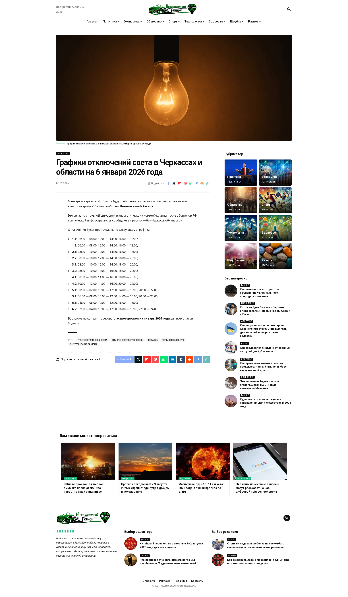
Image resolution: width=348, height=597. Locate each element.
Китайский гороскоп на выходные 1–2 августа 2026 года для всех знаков (171, 545)
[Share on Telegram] (196, 183)
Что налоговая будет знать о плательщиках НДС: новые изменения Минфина (259, 385)
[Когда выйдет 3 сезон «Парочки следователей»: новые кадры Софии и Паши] (231, 309)
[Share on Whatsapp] (190, 183)
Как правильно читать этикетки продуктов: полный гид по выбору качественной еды (263, 367)
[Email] (202, 183)
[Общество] (241, 200)
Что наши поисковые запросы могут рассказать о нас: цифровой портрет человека (257, 488)
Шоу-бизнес (236, 260)
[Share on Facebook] (168, 183)
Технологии (235, 232)
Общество (62, 153)
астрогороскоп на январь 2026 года (143, 318)
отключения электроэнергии (127, 340)
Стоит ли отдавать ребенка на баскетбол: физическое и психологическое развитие (255, 545)
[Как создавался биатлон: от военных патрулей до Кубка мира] (231, 347)
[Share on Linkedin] (172, 359)
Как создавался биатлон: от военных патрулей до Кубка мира (265, 349)
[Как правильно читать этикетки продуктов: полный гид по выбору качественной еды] (231, 364)
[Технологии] (241, 228)
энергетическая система (83, 344)
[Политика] (241, 172)
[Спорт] (275, 200)
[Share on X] (174, 183)
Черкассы (153, 340)
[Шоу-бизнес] (241, 256)
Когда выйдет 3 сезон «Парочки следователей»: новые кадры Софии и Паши (265, 311)
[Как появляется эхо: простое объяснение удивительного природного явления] (231, 291)
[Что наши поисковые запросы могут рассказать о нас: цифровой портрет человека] (260, 461)
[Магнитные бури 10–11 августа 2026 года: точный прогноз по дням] (203, 461)
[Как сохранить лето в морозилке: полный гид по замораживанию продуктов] (218, 560)
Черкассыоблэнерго (173, 340)
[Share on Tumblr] (181, 359)
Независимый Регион (137, 206)
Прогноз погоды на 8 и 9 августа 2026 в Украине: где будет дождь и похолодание (145, 488)
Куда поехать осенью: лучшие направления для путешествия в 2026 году (265, 403)
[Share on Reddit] (189, 359)
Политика (234, 177)
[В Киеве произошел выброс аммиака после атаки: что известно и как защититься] (88, 461)
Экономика (269, 177)
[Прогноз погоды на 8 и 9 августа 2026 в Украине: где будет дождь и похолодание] (145, 461)
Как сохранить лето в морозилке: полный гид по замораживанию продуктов (258, 561)
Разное (267, 260)
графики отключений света (92, 340)
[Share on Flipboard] (179, 183)
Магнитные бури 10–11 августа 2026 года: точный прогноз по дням (201, 488)
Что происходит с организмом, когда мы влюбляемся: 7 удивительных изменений (168, 561)
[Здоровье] (275, 228)
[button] (289, 9)
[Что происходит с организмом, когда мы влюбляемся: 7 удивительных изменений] (130, 560)
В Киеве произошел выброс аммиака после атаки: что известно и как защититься (83, 488)
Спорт (266, 204)
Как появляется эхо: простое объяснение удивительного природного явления (259, 293)
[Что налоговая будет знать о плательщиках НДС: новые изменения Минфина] (231, 383)
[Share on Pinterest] (185, 183)
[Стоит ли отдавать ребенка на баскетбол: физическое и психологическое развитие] (218, 543)
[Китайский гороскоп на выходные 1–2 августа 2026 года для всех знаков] (130, 543)
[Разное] (275, 256)
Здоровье (269, 232)
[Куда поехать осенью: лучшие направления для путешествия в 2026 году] (231, 401)
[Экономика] (275, 172)
